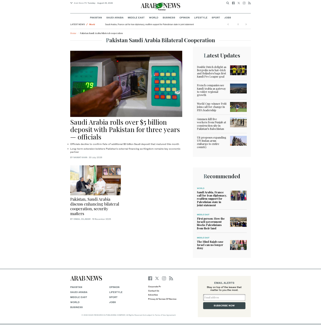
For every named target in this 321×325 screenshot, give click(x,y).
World (153, 17)
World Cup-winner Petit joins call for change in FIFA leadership (212, 107)
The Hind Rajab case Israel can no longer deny (210, 245)
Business (169, 17)
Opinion (184, 17)
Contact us (153, 290)
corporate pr (154, 286)
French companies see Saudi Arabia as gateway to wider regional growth (211, 90)
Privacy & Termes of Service (162, 299)
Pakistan (96, 17)
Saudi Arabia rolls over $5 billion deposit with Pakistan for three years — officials (125, 129)
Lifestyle (200, 17)
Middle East (136, 17)
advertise (153, 295)
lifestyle (116, 292)
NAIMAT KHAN (80, 157)
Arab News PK (80, 3)
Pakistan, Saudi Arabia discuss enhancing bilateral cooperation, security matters (94, 206)
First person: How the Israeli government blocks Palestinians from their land (211, 223)
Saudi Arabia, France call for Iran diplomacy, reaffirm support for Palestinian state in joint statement (149, 24)
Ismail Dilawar (82, 219)
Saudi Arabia (115, 17)
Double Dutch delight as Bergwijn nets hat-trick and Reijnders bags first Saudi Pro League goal (211, 71)
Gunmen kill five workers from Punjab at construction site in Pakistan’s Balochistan (211, 124)
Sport (216, 17)
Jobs (227, 17)
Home (73, 33)
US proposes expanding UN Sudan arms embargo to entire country (211, 142)
